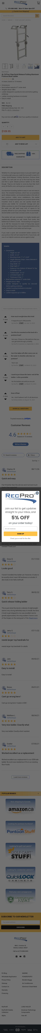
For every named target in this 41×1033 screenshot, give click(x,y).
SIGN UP (20, 534)
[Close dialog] (37, 493)
